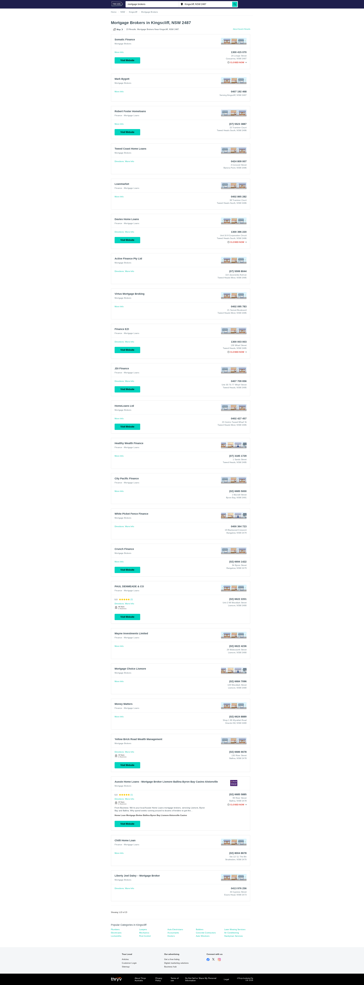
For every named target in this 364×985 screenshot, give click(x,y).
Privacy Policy (158, 979)
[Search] (234, 4)
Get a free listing (172, 959)
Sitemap (125, 967)
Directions (119, 161)
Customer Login (129, 963)
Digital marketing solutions (176, 963)
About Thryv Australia (140, 979)
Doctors (171, 936)
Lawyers (143, 929)
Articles (125, 959)
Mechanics (144, 933)
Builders (199, 929)
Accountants (173, 933)
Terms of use (175, 979)
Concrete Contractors (206, 933)
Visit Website (127, 60)
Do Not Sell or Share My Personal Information (200, 979)
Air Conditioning (231, 933)
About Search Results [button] (241, 29)
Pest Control (145, 936)
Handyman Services (233, 936)
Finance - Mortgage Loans (127, 115)
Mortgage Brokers (123, 44)
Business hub (170, 967)
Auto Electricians (175, 929)
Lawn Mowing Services (234, 929)
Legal (226, 979)
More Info (119, 52)
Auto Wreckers (203, 936)
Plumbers (115, 929)
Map (119, 29)
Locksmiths (116, 936)
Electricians (116, 933)
